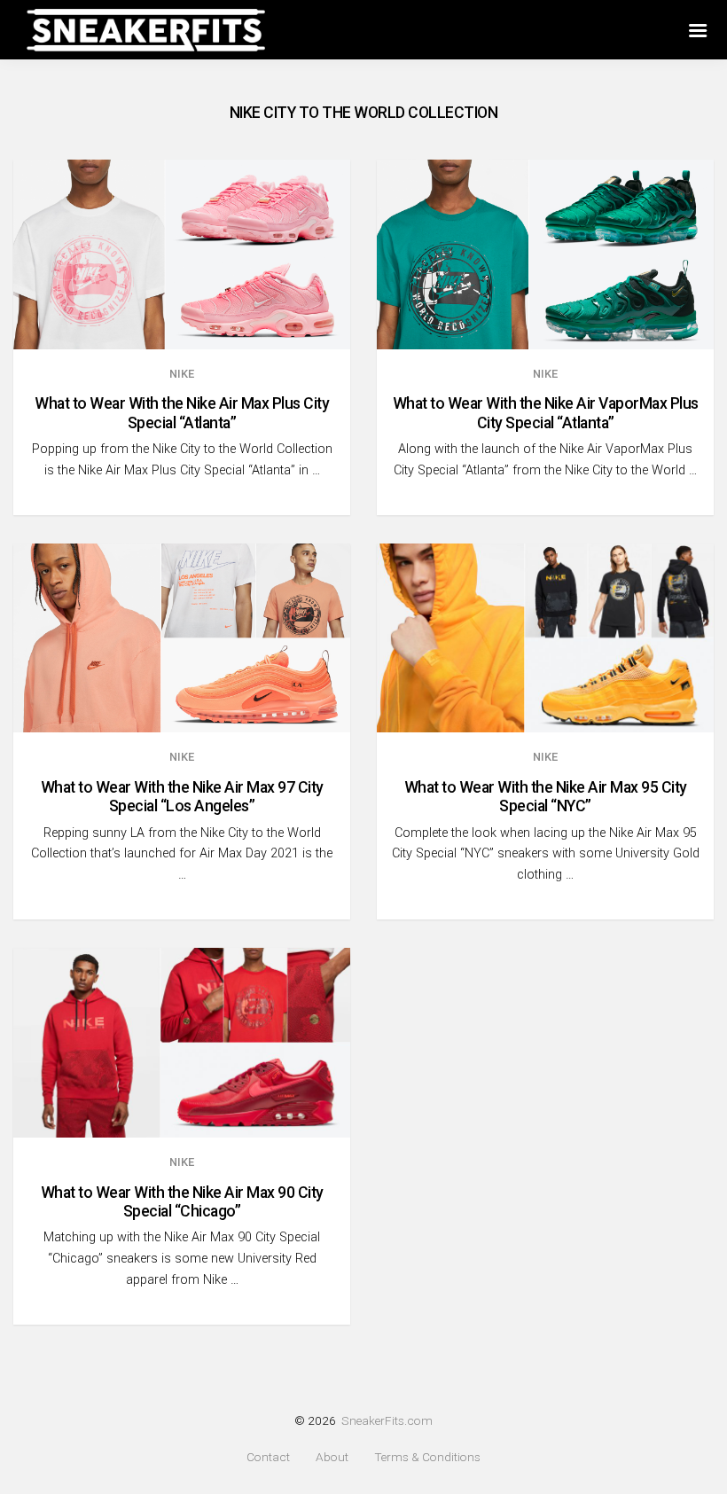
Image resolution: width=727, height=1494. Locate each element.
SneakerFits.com (387, 1420)
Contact (268, 1457)
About (332, 1457)
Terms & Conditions (427, 1457)
